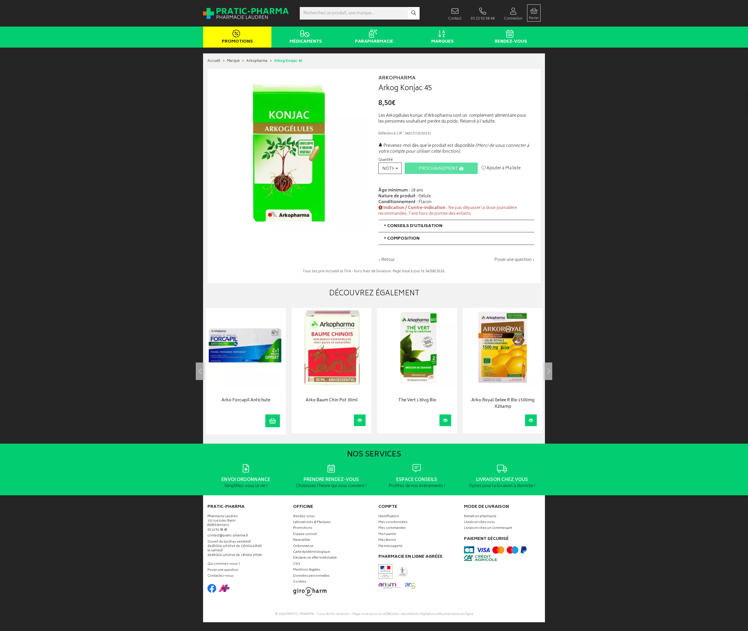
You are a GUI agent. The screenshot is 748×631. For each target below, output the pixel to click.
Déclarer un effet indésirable (315, 558)
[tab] (456, 226)
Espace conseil (305, 534)
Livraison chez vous (479, 522)
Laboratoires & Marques (312, 522)
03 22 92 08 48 (217, 530)
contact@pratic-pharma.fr (227, 536)
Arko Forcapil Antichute (245, 400)
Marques (442, 41)
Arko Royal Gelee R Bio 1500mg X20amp (502, 403)
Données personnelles (311, 576)
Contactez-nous (220, 576)
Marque (233, 61)
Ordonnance (303, 546)
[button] (390, 168)
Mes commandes (392, 528)
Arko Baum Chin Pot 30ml (332, 400)
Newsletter (301, 540)
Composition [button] (403, 238)
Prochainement (439, 168)
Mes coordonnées (393, 522)
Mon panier (387, 534)
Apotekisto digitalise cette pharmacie (437, 614)
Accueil (213, 61)
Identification (388, 516)
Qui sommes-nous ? (223, 564)
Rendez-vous (511, 41)
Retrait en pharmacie (480, 516)
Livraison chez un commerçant (488, 528)
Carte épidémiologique (311, 552)
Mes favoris (387, 540)
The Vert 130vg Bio (417, 400)
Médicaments (306, 41)
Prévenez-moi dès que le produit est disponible (428, 145)
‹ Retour (386, 260)
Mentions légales (306, 570)
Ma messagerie (390, 546)
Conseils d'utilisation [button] (414, 226)
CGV (296, 564)
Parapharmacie (374, 41)
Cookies (300, 582)
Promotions (237, 41)
